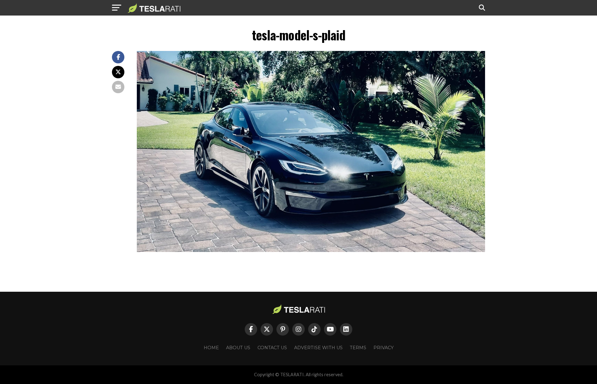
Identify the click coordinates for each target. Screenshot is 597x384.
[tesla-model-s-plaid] (311, 250)
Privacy (383, 347)
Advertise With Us (318, 347)
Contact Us (272, 347)
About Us (238, 347)
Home (211, 347)
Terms (358, 347)
